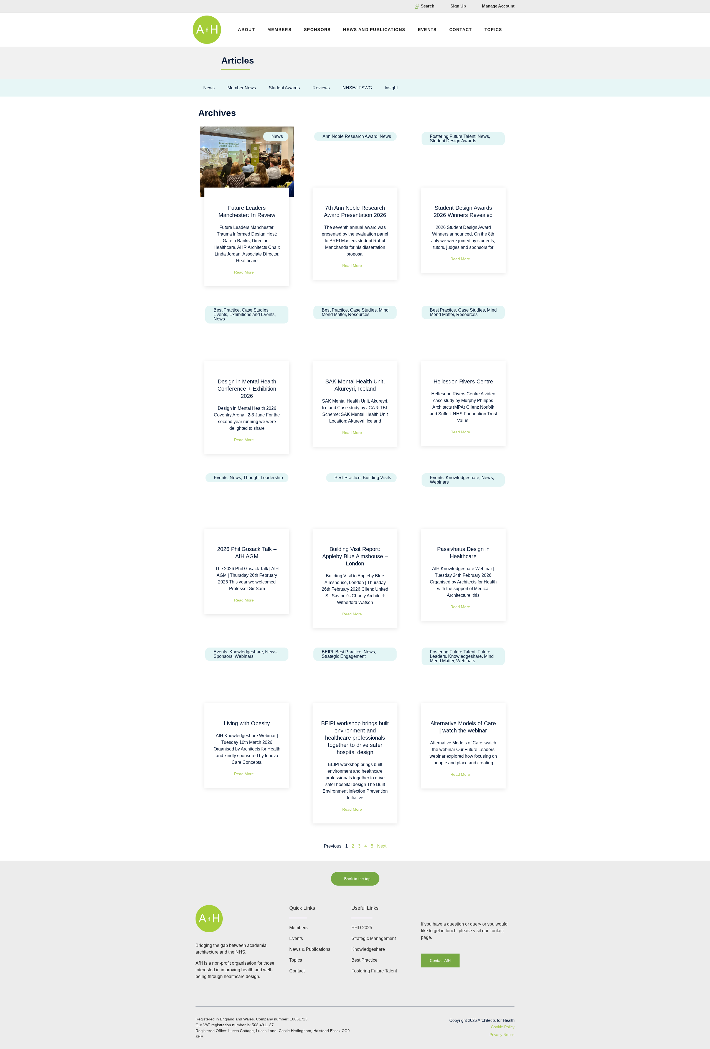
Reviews (321, 87)
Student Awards (284, 87)
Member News (241, 87)
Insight (391, 87)
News (209, 87)
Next (381, 846)
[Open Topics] (506, 29)
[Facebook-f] (435, 908)
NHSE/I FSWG (357, 87)
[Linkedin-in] (424, 908)
